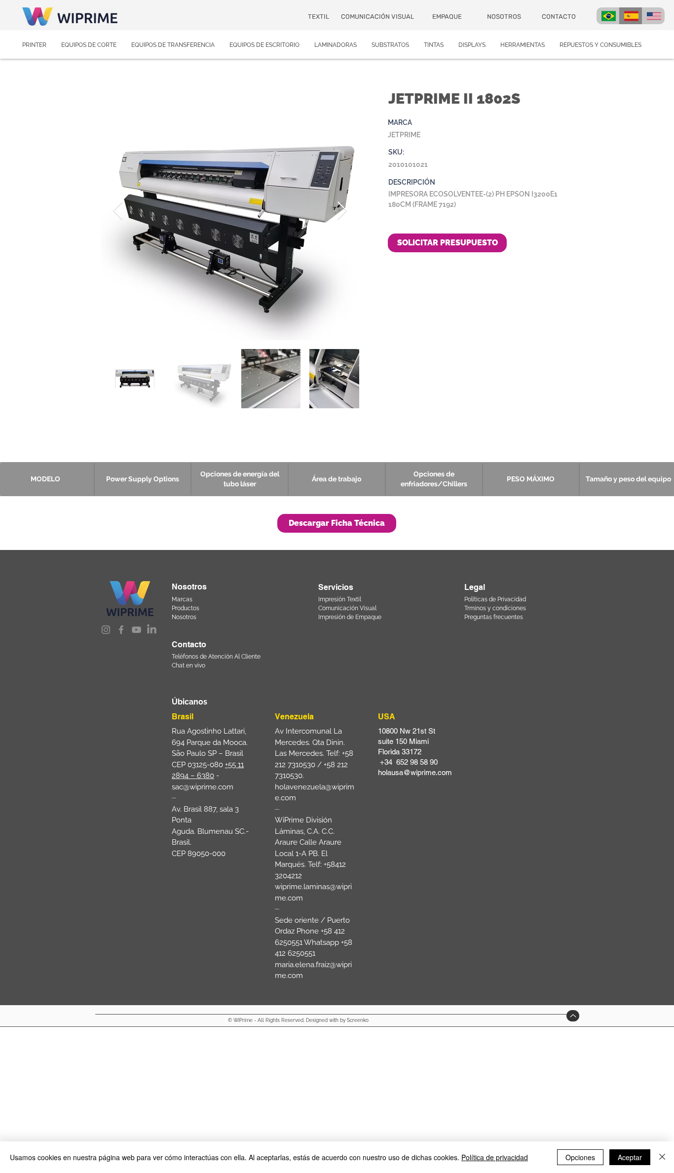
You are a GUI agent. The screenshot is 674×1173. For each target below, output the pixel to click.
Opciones (580, 1157)
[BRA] (608, 15)
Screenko (358, 1020)
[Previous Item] (117, 211)
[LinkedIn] (151, 629)
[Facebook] (121, 629)
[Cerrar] (662, 1157)
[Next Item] (342, 211)
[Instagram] (106, 629)
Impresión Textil (339, 599)
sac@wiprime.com (202, 786)
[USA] (653, 15)
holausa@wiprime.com (415, 772)
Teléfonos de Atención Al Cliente (216, 656)
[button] (336, 523)
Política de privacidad (494, 1157)
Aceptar (630, 1157)
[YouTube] (136, 629)
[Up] (572, 1015)
